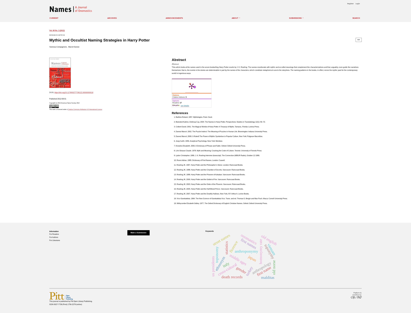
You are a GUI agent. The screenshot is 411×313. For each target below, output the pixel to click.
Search (356, 18)
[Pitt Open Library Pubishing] (61, 296)
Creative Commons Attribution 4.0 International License (85, 109)
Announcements (174, 18)
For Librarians (54, 240)
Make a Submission (138, 233)
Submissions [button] (295, 18)
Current (53, 18)
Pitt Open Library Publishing (81, 301)
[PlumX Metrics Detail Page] (191, 86)
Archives (112, 18)
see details (185, 106)
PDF (358, 40)
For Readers (54, 234)
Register (350, 4)
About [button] (235, 18)
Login (358, 4)
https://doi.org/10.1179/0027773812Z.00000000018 (73, 92)
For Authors (53, 237)
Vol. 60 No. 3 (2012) (57, 30)
